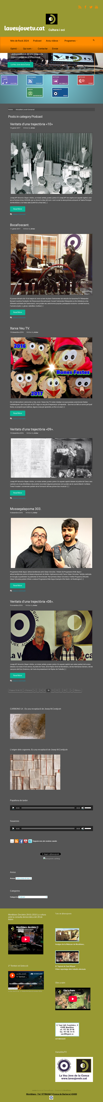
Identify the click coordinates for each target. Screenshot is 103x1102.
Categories (14, 897)
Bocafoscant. (19, 225)
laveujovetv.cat (24, 28)
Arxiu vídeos (52, 40)
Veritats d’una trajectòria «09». (32, 429)
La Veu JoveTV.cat (13, 991)
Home (10, 109)
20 (65, 690)
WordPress (67, 1090)
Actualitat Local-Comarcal (25, 109)
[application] (51, 807)
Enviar (55, 48)
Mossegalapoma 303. (25, 509)
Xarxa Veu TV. (20, 328)
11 (53, 690)
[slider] (88, 807)
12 (57, 690)
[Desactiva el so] (82, 808)
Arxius (12, 878)
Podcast (37, 40)
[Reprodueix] (13, 808)
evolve (34, 1090)
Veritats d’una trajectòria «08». (32, 601)
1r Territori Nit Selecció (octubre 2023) (31, 991)
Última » (77, 690)
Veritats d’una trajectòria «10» (31, 124)
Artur (33, 128)
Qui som (27, 48)
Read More (17, 209)
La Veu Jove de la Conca (20, 65)
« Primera (28, 690)
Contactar (43, 48)
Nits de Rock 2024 (19, 40)
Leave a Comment (19, 214)
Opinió (13, 48)
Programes (70, 40)
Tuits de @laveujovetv (63, 914)
